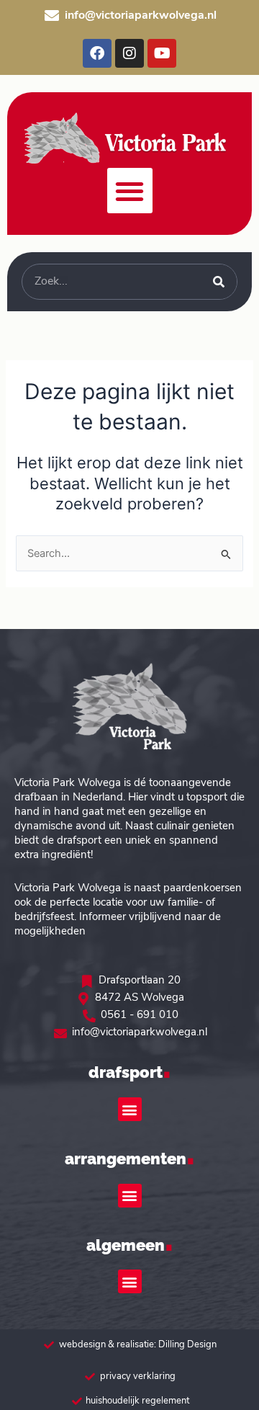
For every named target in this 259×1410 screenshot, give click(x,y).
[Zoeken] (219, 281)
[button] (130, 190)
